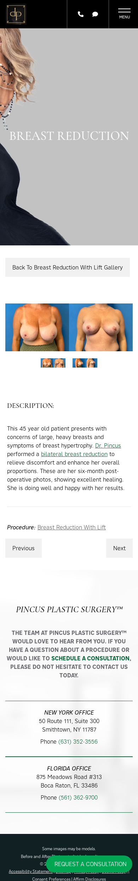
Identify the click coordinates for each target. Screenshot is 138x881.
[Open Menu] (124, 14)
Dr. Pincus (108, 445)
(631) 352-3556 (78, 741)
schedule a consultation (90, 658)
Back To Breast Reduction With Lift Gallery (67, 267)
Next (119, 548)
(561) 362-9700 (78, 797)
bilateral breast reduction (74, 453)
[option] (69, 327)
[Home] (16, 14)
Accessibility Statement (31, 871)
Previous (23, 548)
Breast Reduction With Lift (72, 527)
